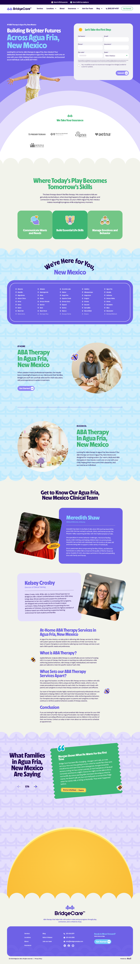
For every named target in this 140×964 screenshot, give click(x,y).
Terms (125, 61)
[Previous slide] (18, 786)
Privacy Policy (121, 61)
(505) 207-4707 (31, 59)
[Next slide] (35, 786)
